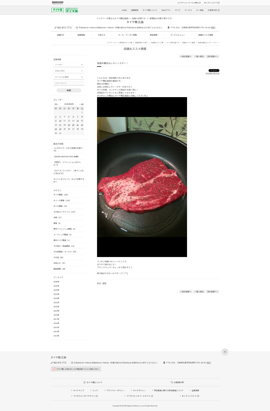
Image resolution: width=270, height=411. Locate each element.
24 (60, 129)
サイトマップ (78, 390)
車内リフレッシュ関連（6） (64, 228)
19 (69, 124)
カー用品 (199, 10)
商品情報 (153, 34)
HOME (124, 10)
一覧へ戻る (199, 56)
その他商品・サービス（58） (65, 251)
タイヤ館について (150, 10)
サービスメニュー (177, 34)
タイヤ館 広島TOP (172, 42)
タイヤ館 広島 (135, 22)
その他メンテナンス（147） (64, 211)
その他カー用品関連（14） (64, 246)
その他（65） (59, 257)
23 (56, 129)
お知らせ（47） (59, 263)
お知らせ (101, 34)
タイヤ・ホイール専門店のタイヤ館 (119, 42)
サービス (188, 10)
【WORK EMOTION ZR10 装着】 (66, 156)
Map (212, 27)
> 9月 (81, 104)
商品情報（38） (59, 268)
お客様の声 (212, 10)
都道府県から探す (141, 42)
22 (82, 124)
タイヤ (177, 10)
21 (78, 124)
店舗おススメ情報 (205, 34)
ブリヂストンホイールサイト (138, 396)
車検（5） (57, 223)
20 (73, 124)
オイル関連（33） (60, 206)
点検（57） (58, 217)
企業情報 (195, 390)
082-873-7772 (64, 27)
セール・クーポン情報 (127, 34)
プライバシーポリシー (115, 390)
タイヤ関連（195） (61, 194)
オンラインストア (210, 2)
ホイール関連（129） (62, 200)
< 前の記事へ (185, 56)
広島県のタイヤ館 (157, 42)
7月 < (56, 104)
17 (60, 124)
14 (78, 120)
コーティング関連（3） (63, 234)
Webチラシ (166, 10)
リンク (95, 390)
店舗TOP (60, 34)
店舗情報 (81, 34)
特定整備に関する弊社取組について (168, 390)
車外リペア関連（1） (62, 240)
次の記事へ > (212, 56)
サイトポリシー (139, 390)
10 (60, 120)
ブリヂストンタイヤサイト (84, 396)
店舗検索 (134, 10)
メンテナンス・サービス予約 (187, 2)
